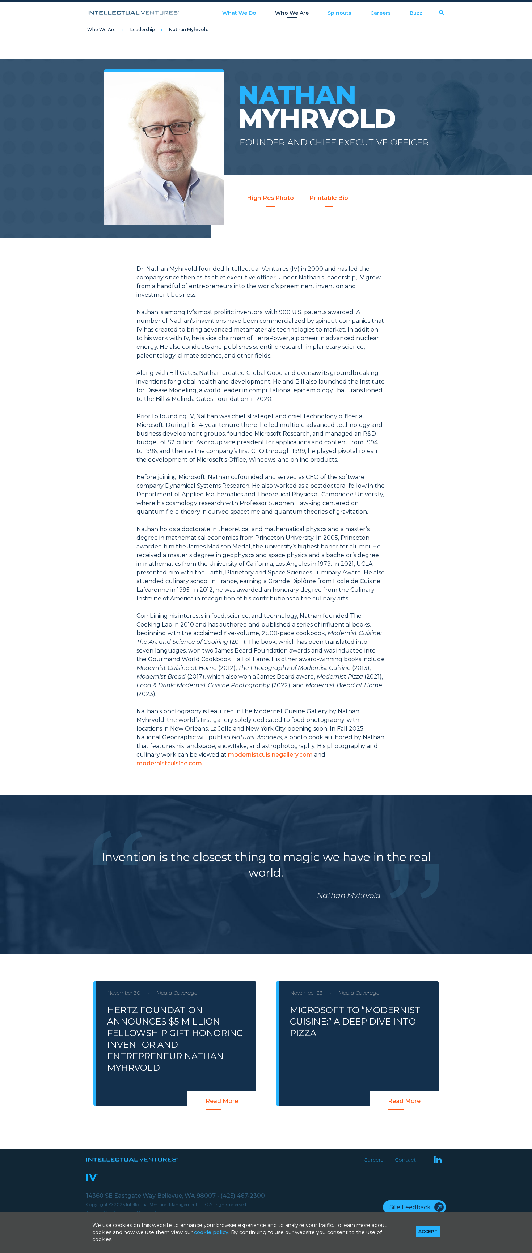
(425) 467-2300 (242, 1195)
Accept (428, 1231)
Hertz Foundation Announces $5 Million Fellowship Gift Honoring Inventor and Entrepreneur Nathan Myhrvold (175, 1039)
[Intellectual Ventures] (133, 13)
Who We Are (292, 13)
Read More (222, 1101)
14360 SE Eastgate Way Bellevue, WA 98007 (152, 1195)
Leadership (142, 29)
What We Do (239, 13)
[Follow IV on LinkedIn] (438, 1160)
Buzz (416, 13)
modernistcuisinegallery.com (270, 754)
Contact (405, 1159)
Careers (380, 13)
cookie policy (211, 1232)
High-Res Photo (270, 197)
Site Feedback (410, 1207)
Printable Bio (329, 197)
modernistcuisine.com (169, 763)
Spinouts (339, 13)
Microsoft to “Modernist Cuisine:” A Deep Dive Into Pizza (355, 1021)
